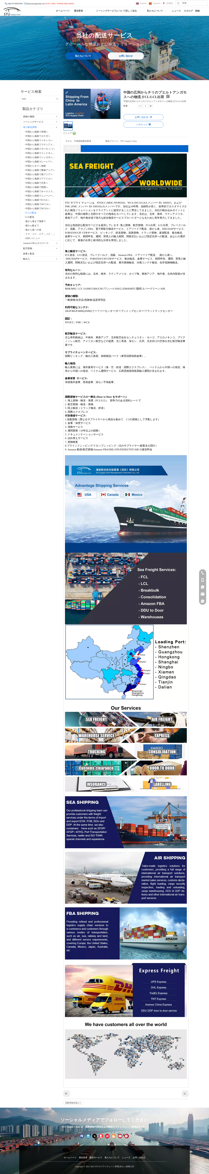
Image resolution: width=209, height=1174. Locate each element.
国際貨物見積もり (73, 1103)
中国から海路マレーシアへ (39, 161)
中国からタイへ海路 (35, 166)
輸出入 (26, 259)
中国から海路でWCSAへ (37, 208)
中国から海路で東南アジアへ (40, 170)
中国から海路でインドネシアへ (41, 153)
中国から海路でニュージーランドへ (42, 195)
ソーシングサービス (33, 122)
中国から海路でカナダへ (37, 136)
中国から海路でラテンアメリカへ (42, 144)
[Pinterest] (126, 1136)
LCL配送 (29, 217)
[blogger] (113, 1136)
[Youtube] (120, 1136)
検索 (178, 3)
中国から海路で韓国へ (36, 187)
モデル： (70, 141)
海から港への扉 (33, 230)
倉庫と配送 (28, 253)
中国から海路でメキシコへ (39, 140)
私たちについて (83, 56)
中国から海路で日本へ (36, 183)
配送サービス (96, 1157)
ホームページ (70, 1157)
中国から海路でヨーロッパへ (40, 149)
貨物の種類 (28, 116)
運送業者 (83, 1157)
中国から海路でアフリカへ (39, 178)
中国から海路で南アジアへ (39, 174)
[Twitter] (94, 1136)
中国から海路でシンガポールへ (41, 157)
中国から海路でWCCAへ (37, 204)
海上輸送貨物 (30, 127)
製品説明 (72, 148)
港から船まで (32, 225)
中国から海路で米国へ (36, 132)
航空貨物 (27, 248)
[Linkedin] (88, 1136)
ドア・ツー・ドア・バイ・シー (41, 234)
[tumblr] (101, 1136)
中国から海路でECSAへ (37, 200)
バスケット (142, 124)
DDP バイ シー (32, 238)
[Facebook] (81, 1136)
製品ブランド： (112, 141)
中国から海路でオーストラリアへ (42, 191)
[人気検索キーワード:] (57, 99)
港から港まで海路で (35, 221)
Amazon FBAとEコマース (36, 243)
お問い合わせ (126, 56)
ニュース (126, 1157)
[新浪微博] (107, 1136)
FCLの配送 (30, 213)
